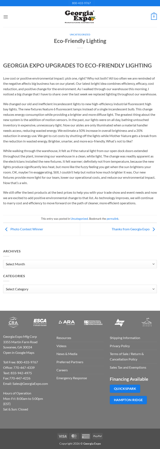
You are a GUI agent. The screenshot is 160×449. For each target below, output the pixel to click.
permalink (113, 218)
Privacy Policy (120, 346)
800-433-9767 (81, 3)
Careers (62, 370)
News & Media (66, 354)
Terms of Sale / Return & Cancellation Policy (127, 356)
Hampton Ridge (128, 400)
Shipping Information (125, 338)
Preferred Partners (69, 362)
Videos (61, 346)
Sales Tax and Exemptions (128, 367)
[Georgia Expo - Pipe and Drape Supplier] (80, 17)
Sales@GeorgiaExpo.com (30, 383)
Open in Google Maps (18, 352)
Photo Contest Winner (26, 229)
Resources (63, 338)
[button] (5, 17)
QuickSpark (125, 388)
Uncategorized (80, 34)
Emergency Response (71, 378)
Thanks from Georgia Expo (131, 229)
